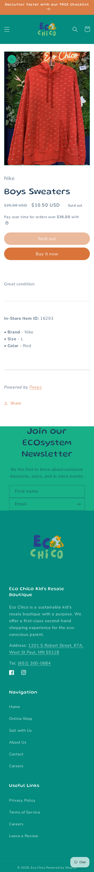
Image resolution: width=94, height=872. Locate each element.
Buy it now (47, 254)
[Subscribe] (79, 504)
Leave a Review (23, 836)
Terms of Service (24, 812)
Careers (16, 766)
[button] (7, 29)
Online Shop (20, 718)
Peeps (35, 387)
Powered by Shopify (61, 868)
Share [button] (15, 403)
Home (14, 706)
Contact (16, 754)
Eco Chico (38, 868)
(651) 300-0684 (34, 663)
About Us (17, 742)
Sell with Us (20, 730)
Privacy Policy (22, 800)
